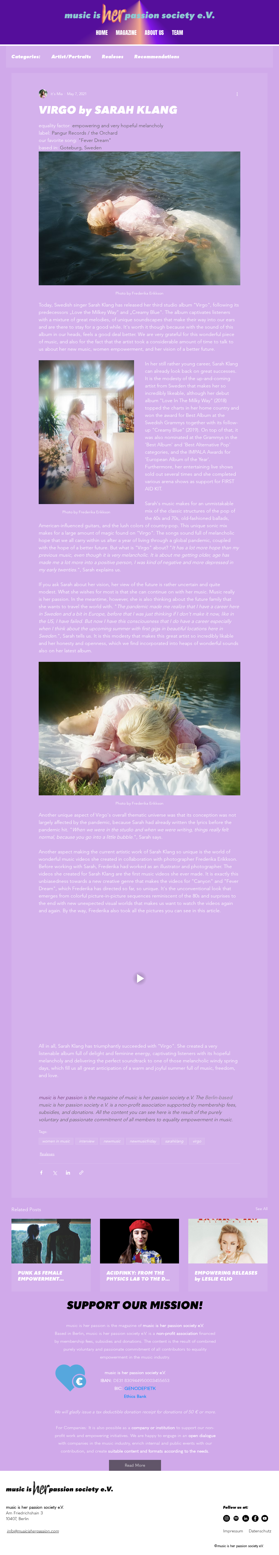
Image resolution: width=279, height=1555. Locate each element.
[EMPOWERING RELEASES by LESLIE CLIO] (228, 1241)
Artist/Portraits (71, 57)
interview (86, 1141)
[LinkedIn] (245, 1518)
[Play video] (139, 978)
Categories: (26, 57)
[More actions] (237, 93)
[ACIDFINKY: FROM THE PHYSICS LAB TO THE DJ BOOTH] (139, 1241)
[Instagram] (226, 1518)
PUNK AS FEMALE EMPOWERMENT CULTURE (40, 1276)
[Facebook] (255, 1518)
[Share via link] (81, 1172)
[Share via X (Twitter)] (54, 1172)
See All (262, 1208)
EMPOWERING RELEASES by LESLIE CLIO (226, 1276)
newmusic (112, 1141)
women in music (56, 1141)
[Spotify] (236, 1518)
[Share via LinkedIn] (68, 1172)
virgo (197, 1141)
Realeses (112, 57)
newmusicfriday (143, 1141)
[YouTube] (264, 1518)
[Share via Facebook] (41, 1172)
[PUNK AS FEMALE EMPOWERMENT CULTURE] (51, 1241)
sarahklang (174, 1141)
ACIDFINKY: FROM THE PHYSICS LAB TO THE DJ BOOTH (137, 1276)
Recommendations (156, 57)
